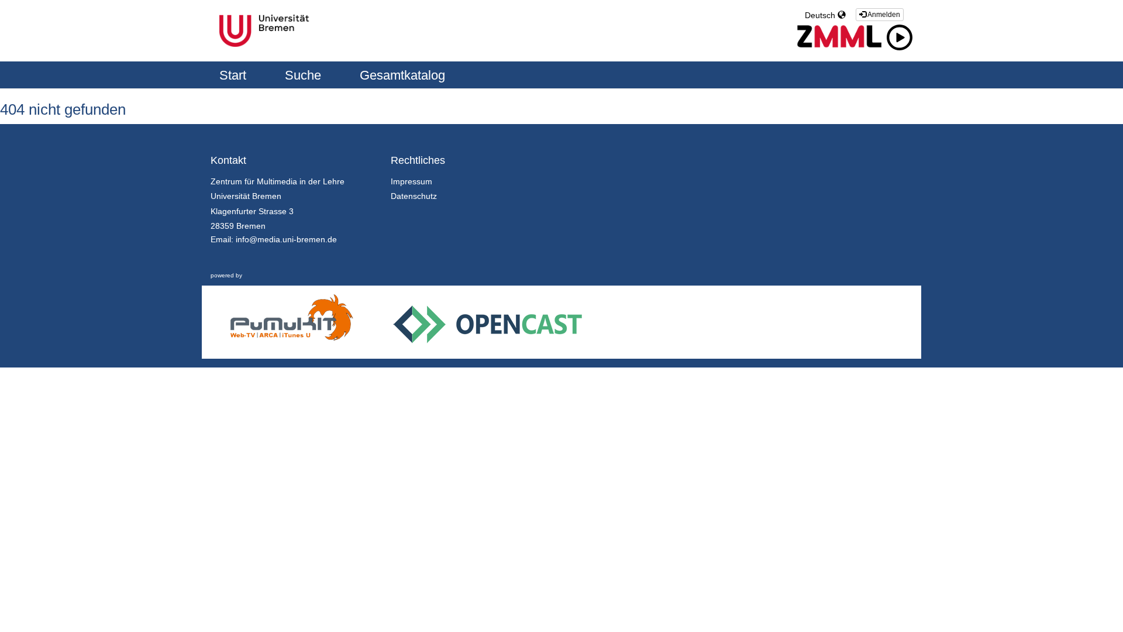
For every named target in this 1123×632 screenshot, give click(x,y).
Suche (305, 75)
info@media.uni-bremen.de (286, 239)
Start (234, 75)
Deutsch (821, 15)
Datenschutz (414, 196)
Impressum (411, 181)
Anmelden (883, 15)
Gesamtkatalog (402, 75)
